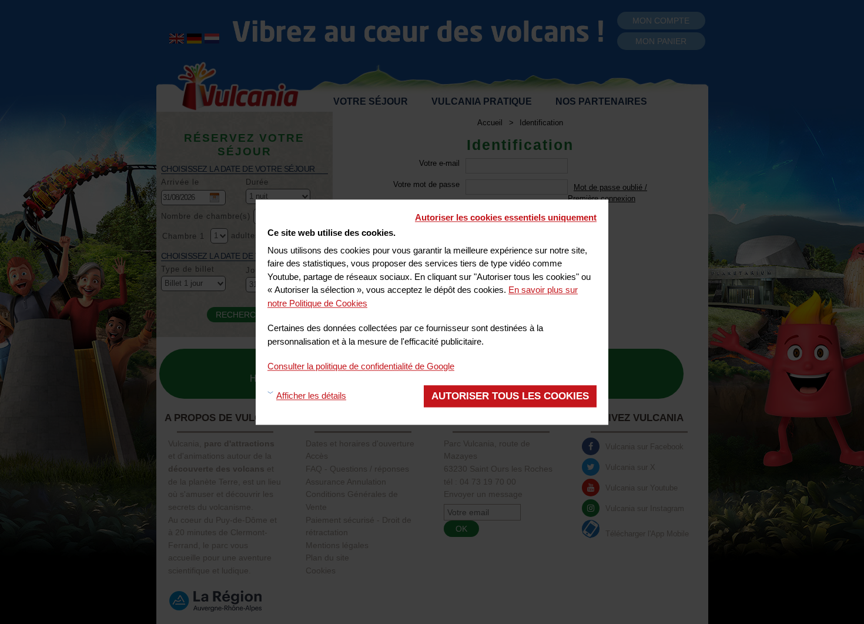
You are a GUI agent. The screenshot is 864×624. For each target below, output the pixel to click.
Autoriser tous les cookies (510, 395)
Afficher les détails (311, 396)
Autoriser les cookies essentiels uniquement (506, 217)
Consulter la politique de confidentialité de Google (360, 366)
